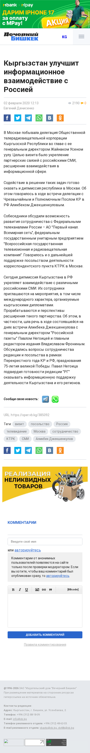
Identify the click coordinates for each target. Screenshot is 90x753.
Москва (39, 431)
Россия (62, 424)
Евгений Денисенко (19, 108)
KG (64, 37)
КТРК (10, 439)
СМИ (25, 439)
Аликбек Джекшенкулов (54, 439)
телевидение (16, 431)
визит (19, 424)
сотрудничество (65, 431)
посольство (40, 424)
